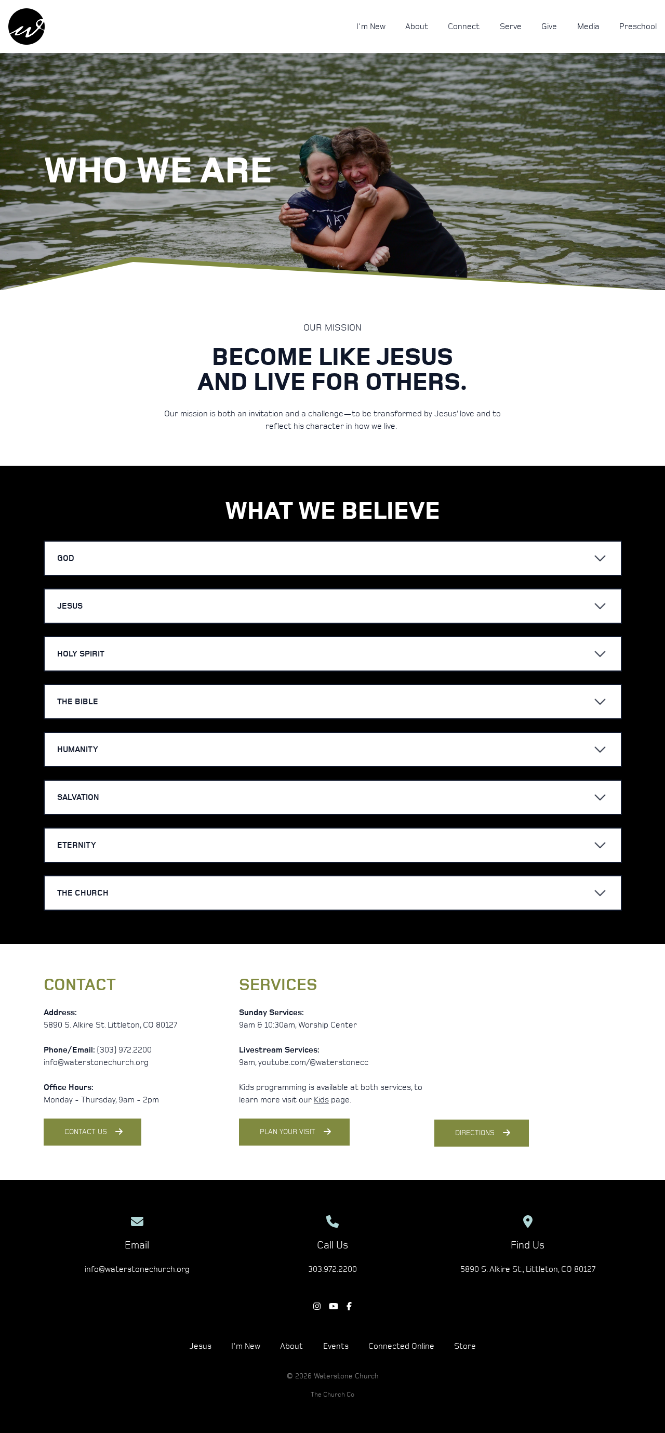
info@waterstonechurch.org (137, 1269)
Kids (321, 1100)
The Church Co (332, 1394)
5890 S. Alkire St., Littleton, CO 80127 (527, 1269)
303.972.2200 (332, 1269)
